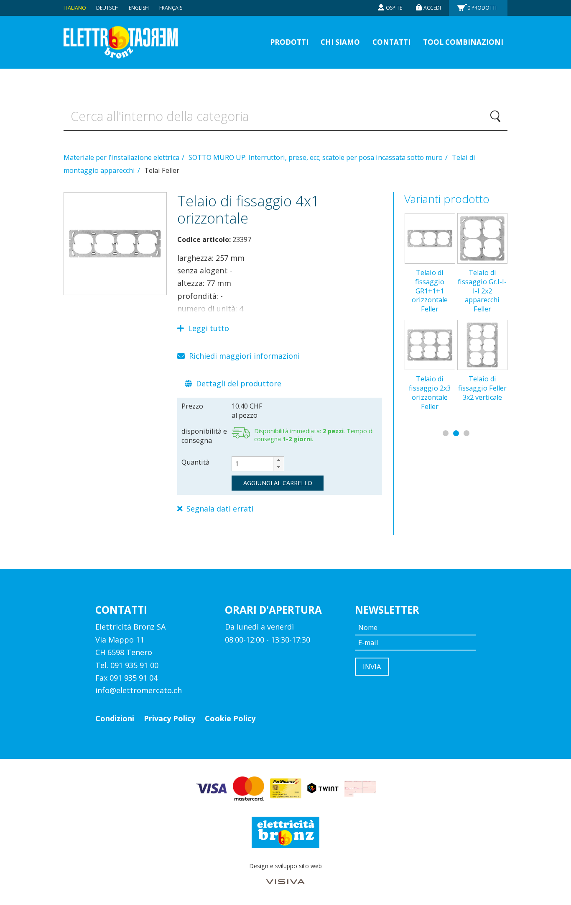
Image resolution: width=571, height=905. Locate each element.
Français (170, 7)
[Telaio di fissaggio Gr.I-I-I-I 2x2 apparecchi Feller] (482, 238)
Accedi (432, 7)
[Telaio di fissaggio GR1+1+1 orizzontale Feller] (430, 238)
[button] (278, 460)
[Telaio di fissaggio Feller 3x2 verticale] (482, 345)
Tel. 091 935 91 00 (126, 665)
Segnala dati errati (218, 509)
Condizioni (114, 718)
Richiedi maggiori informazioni (243, 356)
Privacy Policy (169, 718)
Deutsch (107, 7)
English (139, 7)
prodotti (289, 42)
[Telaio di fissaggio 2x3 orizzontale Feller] (430, 345)
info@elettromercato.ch (138, 690)
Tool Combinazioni (463, 42)
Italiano (75, 7)
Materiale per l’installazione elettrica (122, 157)
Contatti (391, 42)
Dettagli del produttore (237, 383)
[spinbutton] (258, 464)
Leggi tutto (207, 328)
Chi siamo (340, 42)
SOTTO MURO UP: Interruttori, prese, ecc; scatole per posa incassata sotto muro (316, 157)
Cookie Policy (230, 718)
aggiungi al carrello (277, 482)
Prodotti (482, 7)
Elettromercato (121, 42)
